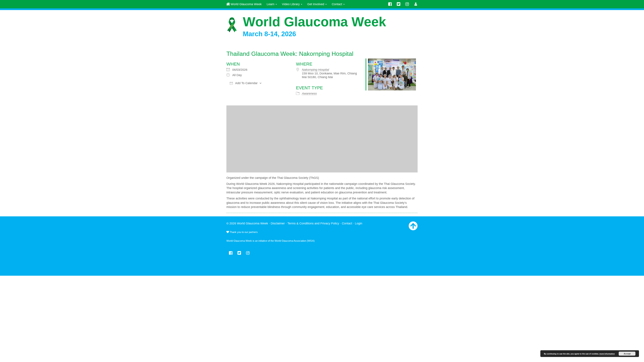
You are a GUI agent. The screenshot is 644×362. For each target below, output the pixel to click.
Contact (337, 4)
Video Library (291, 4)
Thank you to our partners (243, 232)
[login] (415, 4)
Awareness (309, 93)
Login (358, 223)
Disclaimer (278, 223)
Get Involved (316, 4)
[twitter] (398, 4)
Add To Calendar (246, 83)
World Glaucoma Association (290, 240)
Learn (271, 4)
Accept (627, 353)
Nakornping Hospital (315, 69)
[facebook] (390, 4)
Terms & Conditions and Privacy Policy (313, 223)
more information (607, 353)
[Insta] (407, 4)
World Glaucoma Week (246, 4)
